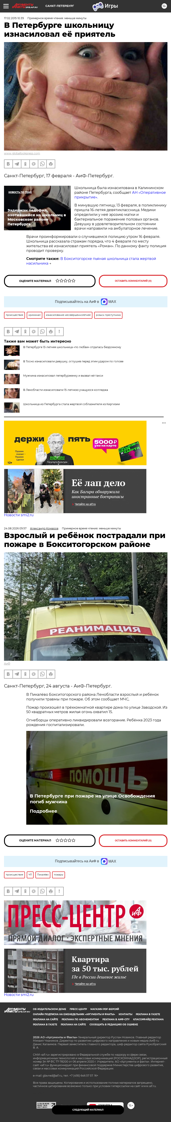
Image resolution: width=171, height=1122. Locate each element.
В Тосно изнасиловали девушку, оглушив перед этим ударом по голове (73, 361)
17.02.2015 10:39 (14, 18)
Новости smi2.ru (19, 515)
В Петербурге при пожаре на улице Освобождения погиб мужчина (92, 798)
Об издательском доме (49, 1009)
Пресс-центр (78, 1009)
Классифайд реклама (148, 1019)
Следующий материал (88, 1109)
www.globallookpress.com (22, 153)
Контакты (125, 1014)
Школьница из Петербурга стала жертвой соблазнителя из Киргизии (71, 404)
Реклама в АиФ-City (116, 1019)
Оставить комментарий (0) (133, 280)
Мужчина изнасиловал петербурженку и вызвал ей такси (63, 375)
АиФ (7, 663)
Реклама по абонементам (80, 1019)
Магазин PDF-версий (104, 1009)
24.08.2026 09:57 (15, 528)
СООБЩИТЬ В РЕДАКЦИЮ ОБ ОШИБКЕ (114, 1024)
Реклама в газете (148, 1014)
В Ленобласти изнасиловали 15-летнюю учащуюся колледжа (65, 390)
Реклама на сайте (45, 1019)
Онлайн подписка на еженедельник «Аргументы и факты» (74, 1014)
